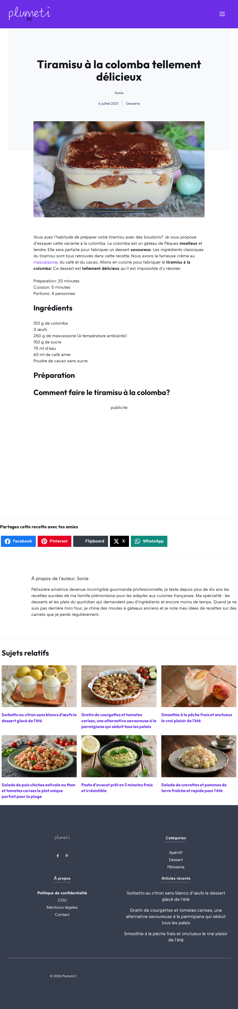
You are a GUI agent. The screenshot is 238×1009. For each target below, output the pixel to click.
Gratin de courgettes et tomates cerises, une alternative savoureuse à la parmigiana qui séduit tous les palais (176, 916)
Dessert (176, 859)
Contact (62, 914)
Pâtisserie (176, 867)
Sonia (119, 93)
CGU (62, 900)
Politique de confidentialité (62, 893)
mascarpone (45, 262)
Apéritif (175, 852)
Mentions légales (62, 907)
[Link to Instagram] (66, 855)
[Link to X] (57, 855)
